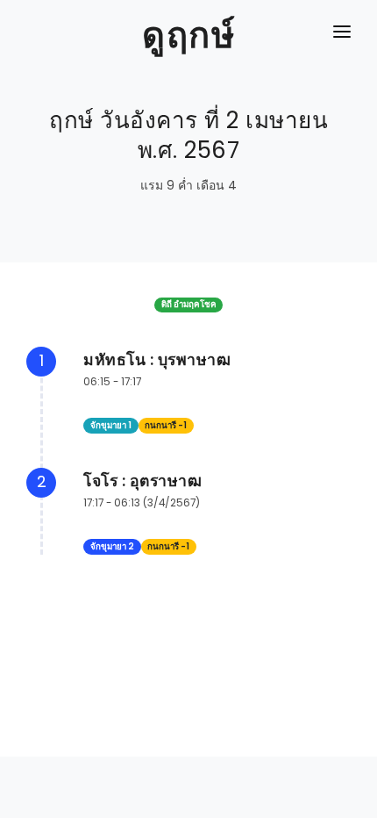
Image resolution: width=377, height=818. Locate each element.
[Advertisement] (188, 778)
